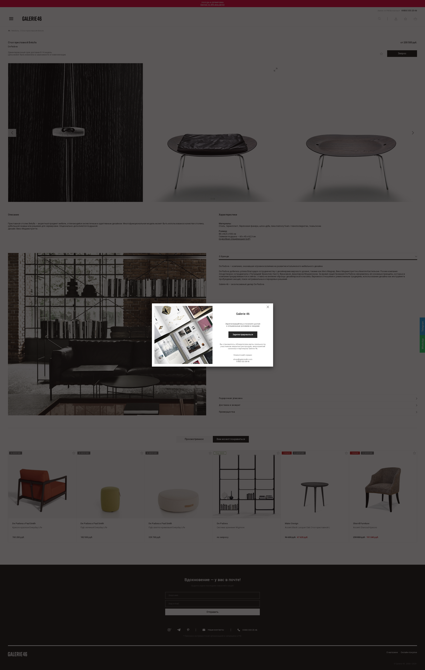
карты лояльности (256, 344)
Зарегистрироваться (243, 334)
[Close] (268, 307)
